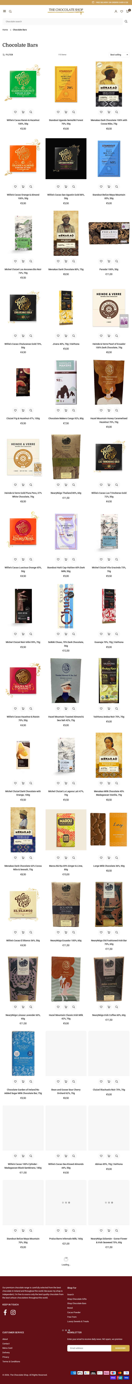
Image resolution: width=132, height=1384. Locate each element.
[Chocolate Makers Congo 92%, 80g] (66, 382)
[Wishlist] (122, 11)
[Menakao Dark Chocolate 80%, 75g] (66, 233)
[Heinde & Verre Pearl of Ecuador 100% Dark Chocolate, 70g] (108, 307)
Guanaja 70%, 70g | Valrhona (108, 642)
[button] (4, 11)
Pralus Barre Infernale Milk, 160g (66, 1238)
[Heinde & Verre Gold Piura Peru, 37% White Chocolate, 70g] (23, 456)
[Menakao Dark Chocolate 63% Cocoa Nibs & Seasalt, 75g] (23, 829)
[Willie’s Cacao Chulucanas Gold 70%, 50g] (23, 307)
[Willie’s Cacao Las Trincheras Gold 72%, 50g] (108, 456)
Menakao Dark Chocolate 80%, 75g (66, 269)
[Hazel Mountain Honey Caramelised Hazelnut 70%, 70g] (108, 382)
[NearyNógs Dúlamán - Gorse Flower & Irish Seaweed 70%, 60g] (108, 1202)
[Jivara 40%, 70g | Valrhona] (66, 307)
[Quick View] (30, 112)
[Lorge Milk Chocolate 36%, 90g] (108, 829)
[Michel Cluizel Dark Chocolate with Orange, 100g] (23, 755)
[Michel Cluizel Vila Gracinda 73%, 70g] (108, 531)
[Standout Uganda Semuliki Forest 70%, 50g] (66, 84)
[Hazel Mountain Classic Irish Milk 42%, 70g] (66, 979)
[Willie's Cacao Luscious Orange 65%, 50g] (23, 531)
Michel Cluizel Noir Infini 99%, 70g (23, 642)
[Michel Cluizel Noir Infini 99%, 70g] (23, 606)
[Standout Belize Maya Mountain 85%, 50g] (108, 158)
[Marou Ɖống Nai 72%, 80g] (23, 1351)
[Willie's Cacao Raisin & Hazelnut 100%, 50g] (23, 84)
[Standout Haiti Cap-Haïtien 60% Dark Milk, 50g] (66, 531)
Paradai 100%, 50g (108, 269)
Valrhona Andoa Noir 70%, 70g (109, 716)
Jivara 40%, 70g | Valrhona (66, 344)
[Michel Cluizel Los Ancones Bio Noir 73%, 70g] (23, 233)
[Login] (116, 11)
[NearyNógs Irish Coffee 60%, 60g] (108, 979)
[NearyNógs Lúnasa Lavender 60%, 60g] (23, 979)
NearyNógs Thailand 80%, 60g (66, 493)
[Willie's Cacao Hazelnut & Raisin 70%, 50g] (23, 680)
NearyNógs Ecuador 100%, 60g (65, 940)
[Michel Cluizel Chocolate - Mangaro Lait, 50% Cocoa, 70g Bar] (66, 1277)
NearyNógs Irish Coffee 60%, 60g (109, 1015)
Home (5, 30)
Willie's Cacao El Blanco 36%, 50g (23, 940)
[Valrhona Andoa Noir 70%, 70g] (108, 680)
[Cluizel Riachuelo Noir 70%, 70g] (108, 1053)
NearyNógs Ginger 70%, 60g (23, 1313)
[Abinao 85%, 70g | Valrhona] (108, 1128)
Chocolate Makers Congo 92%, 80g (66, 418)
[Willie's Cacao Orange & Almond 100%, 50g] (23, 158)
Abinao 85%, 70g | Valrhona (109, 1164)
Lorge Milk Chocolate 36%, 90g (109, 866)
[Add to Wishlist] (15, 112)
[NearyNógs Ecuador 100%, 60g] (66, 904)
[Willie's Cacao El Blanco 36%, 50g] (23, 904)
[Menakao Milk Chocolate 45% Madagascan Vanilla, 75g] (108, 755)
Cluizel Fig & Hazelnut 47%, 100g (23, 418)
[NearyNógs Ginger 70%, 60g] (23, 1277)
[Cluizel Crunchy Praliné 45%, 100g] (66, 1351)
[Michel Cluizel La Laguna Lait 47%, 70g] (66, 755)
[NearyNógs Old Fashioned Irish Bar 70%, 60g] (108, 904)
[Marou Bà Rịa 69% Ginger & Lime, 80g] (66, 829)
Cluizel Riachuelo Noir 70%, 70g (109, 1089)
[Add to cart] (23, 112)
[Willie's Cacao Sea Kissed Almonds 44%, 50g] (66, 1128)
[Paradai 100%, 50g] (108, 233)
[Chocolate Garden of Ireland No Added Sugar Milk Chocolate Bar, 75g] (23, 1053)
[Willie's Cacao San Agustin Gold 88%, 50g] (66, 158)
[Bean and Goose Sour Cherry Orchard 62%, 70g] (66, 1053)
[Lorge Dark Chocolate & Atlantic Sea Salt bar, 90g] (108, 1351)
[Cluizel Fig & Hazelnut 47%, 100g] (23, 382)
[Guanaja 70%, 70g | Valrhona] (108, 606)
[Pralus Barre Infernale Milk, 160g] (66, 1202)
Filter (9, 54)
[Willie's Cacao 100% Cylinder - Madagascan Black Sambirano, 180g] (23, 1128)
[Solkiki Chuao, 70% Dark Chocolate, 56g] (66, 606)
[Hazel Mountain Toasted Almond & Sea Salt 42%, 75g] (66, 680)
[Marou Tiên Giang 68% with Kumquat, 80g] (108, 1277)
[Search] (10, 11)
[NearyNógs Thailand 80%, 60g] (66, 456)
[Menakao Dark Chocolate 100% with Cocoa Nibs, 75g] (108, 84)
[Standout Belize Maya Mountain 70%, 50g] (23, 1202)
